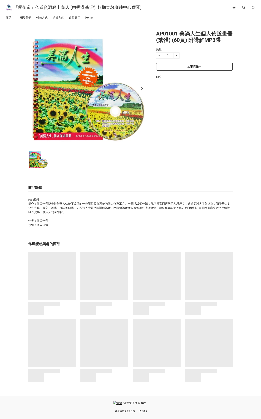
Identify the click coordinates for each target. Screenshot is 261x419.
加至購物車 (194, 66)
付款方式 (42, 17)
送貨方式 (58, 17)
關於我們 (25, 17)
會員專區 (74, 17)
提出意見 (143, 411)
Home (89, 17)
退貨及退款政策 (127, 411)
